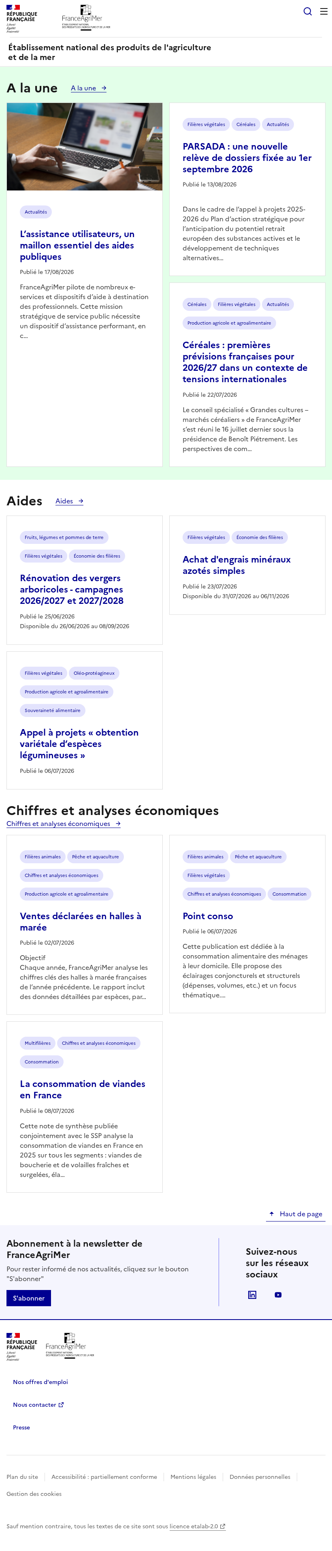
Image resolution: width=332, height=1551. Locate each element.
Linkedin (252, 1295)
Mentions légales (193, 1477)
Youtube (278, 1295)
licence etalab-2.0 (194, 1526)
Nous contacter (34, 1405)
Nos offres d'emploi (40, 1382)
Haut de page (300, 1214)
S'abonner (29, 1298)
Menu (324, 11)
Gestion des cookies (34, 1494)
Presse (21, 1427)
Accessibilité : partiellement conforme (104, 1477)
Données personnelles (260, 1477)
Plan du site (22, 1477)
